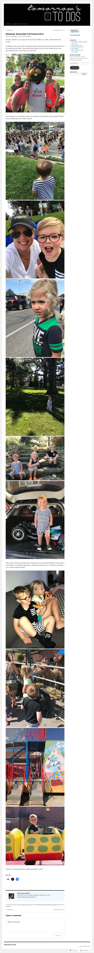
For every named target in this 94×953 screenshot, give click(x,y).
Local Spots (29, 904)
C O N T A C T (24, 24)
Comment (58, 935)
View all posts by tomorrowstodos (26, 897)
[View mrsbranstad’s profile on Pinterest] (78, 32)
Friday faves (9, 30)
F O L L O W (75, 67)
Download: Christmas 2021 (77, 46)
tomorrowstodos (27, 36)
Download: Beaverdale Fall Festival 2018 (24, 34)
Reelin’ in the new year (76, 45)
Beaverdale (41, 904)
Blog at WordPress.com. (84, 946)
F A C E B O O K (75, 35)
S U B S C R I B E (75, 55)
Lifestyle (24, 904)
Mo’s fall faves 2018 (58, 30)
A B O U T (15, 24)
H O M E (8, 24)
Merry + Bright (74, 48)
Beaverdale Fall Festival (51, 904)
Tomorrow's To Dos (10, 944)
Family (19, 904)
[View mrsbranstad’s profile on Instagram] (76, 32)
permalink (8, 906)
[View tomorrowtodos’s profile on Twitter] (74, 32)
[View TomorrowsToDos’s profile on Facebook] (72, 32)
